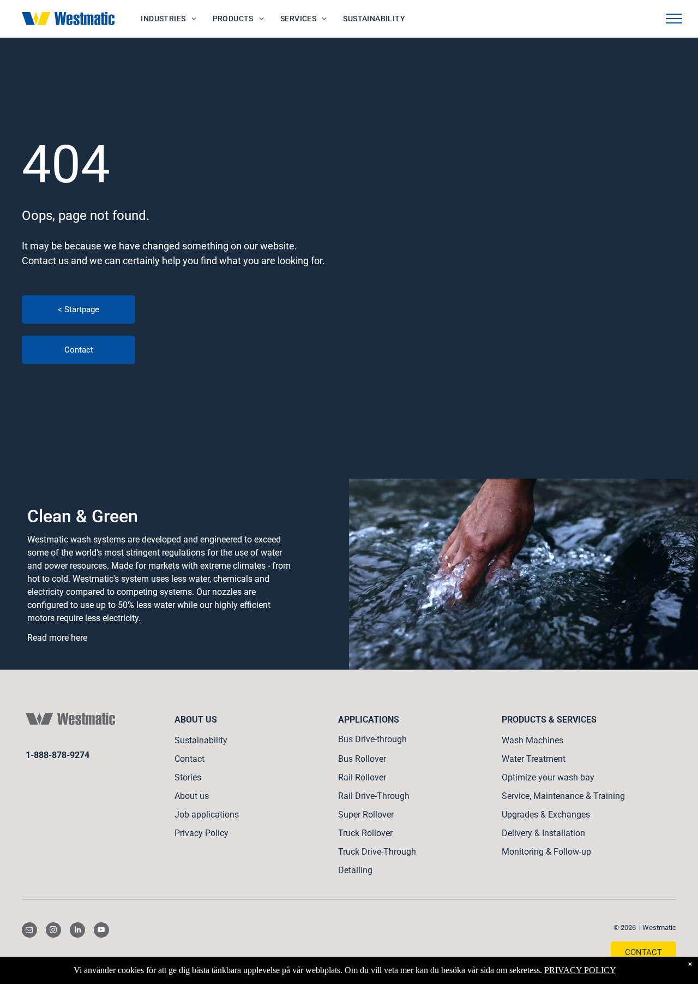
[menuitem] (168, 18)
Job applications (206, 814)
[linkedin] (77, 931)
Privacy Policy (201, 833)
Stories (187, 777)
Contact (189, 759)
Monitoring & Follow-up (546, 851)
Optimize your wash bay (548, 777)
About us (191, 796)
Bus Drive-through (372, 739)
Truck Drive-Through (377, 851)
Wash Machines (532, 740)
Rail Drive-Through (374, 796)
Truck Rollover (365, 833)
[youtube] (101, 931)
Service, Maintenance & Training (563, 796)
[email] (29, 931)
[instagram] (53, 931)
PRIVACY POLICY (580, 970)
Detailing (355, 870)
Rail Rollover (362, 777)
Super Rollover (366, 814)
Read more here (57, 638)
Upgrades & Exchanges (546, 814)
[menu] (674, 18)
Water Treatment (533, 759)
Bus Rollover (362, 759)
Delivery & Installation (543, 833)
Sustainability (200, 740)
